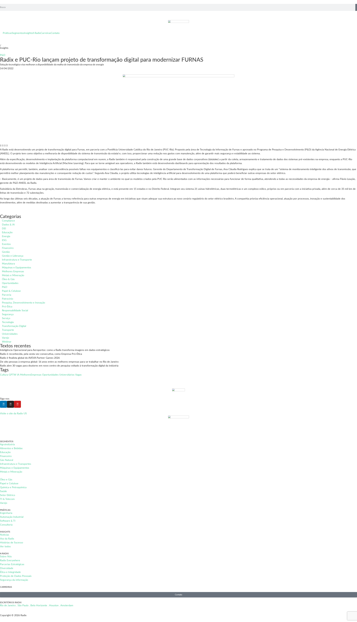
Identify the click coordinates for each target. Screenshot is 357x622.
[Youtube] (17, 404)
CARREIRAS (6, 587)
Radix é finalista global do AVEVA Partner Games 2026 (30, 358)
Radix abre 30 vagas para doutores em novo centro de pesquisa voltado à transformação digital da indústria (59, 366)
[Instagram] (10, 404)
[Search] (356, 7)
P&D (2, 55)
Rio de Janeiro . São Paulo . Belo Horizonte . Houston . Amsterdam (36, 605)
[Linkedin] (3, 404)
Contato (55, 33)
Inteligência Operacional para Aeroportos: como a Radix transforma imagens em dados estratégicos (55, 350)
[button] (0, 146)
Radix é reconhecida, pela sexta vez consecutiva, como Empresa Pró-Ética (41, 354)
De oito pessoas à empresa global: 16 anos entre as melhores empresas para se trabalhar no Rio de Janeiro (60, 362)
